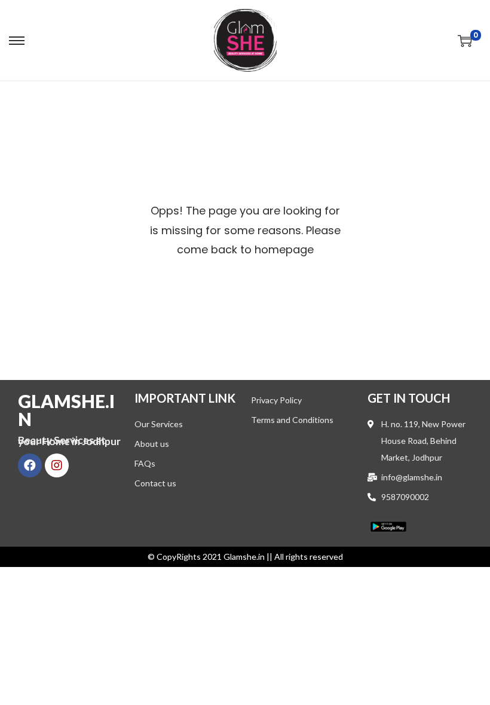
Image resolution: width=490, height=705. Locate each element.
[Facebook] (30, 465)
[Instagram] (57, 465)
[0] (465, 40)
